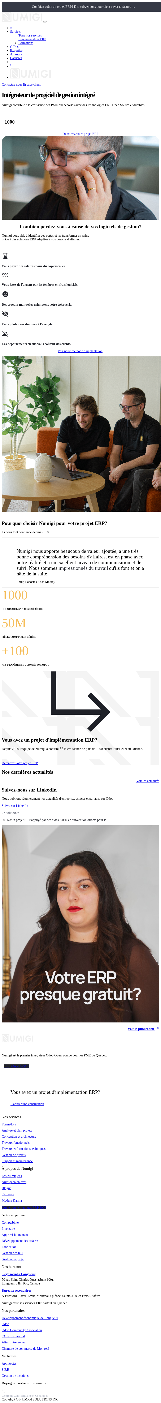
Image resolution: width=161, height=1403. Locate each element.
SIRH (5, 1369)
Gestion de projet (13, 1259)
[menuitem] (30, 35)
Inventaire (8, 1228)
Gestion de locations (15, 1375)
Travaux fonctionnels (16, 1142)
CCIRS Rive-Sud (13, 1336)
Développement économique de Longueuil (30, 1318)
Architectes (9, 1363)
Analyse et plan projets (17, 1130)
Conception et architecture (19, 1136)
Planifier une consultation (27, 1104)
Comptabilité (10, 1222)
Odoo (5, 1324)
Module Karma (12, 1200)
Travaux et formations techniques (23, 1148)
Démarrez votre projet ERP (80, 134)
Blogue (6, 1188)
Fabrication (9, 1247)
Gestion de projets (14, 1155)
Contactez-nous (12, 84)
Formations (9, 1124)
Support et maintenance (17, 1161)
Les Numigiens (12, 1176)
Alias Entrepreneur (14, 1342)
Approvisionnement (15, 1234)
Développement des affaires (20, 1241)
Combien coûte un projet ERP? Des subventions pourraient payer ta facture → (83, 6)
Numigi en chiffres (14, 1182)
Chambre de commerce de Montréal (25, 1348)
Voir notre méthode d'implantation (80, 351)
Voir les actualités (147, 781)
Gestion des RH (12, 1253)
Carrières (8, 1194)
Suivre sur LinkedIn (15, 805)
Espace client (31, 84)
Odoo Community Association (22, 1330)
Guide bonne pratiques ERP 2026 (24, 1207)
